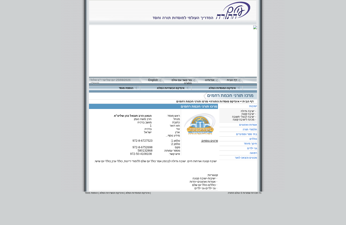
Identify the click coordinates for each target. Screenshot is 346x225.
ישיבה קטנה (247, 113)
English (153, 80)
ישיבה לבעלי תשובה (243, 116)
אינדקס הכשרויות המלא (171, 88)
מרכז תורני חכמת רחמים (192, 101)
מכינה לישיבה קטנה (243, 119)
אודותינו (209, 80)
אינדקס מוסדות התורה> (224, 101)
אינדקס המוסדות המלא (222, 88)
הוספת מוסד (126, 88)
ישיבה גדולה (247, 111)
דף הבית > (246, 101)
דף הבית (232, 80)
